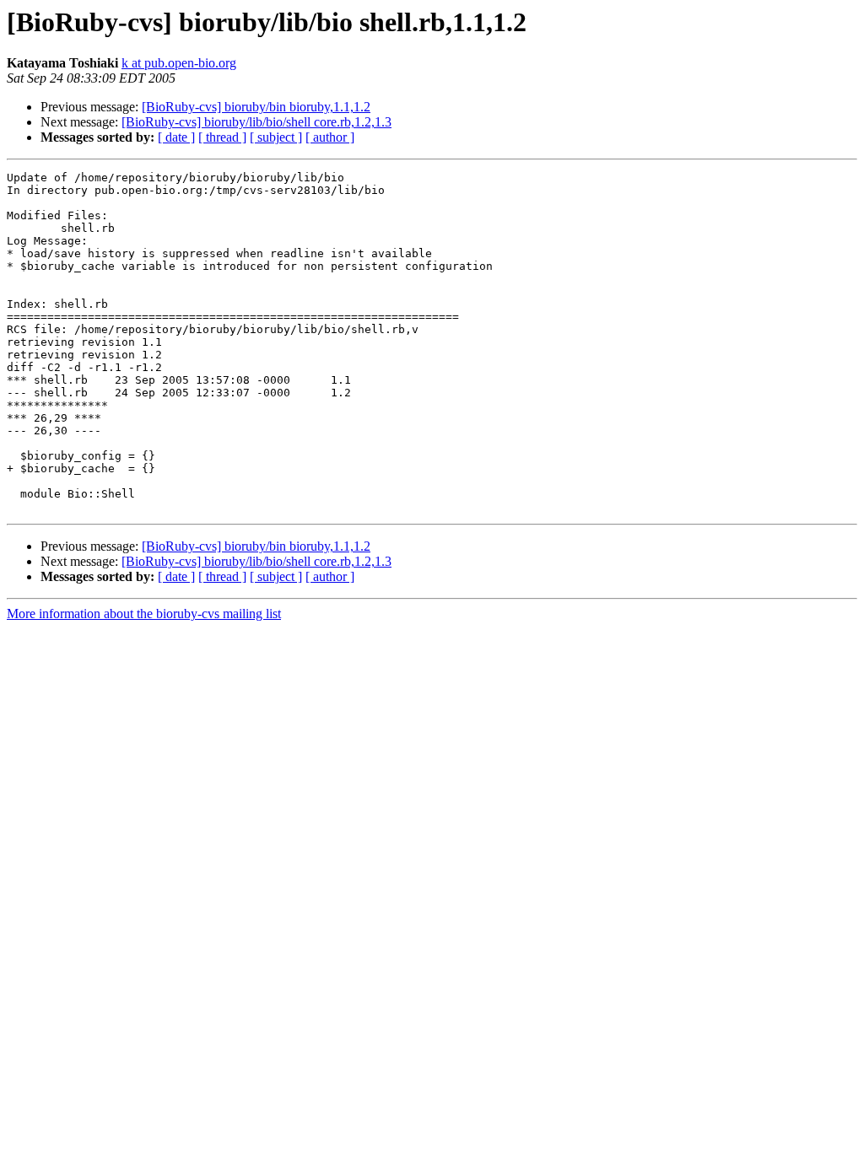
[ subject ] (276, 137)
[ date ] (176, 137)
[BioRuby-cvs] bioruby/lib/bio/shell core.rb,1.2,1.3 (257, 122)
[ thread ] (222, 137)
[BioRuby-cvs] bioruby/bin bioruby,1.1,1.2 (256, 107)
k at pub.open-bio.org (179, 63)
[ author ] (329, 137)
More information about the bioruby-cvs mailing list (144, 613)
